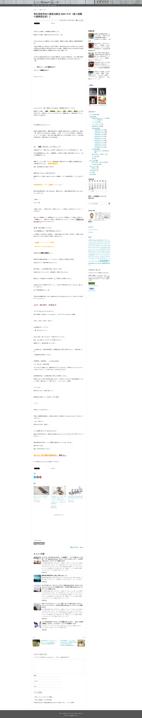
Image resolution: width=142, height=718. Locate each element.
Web (49, 5)
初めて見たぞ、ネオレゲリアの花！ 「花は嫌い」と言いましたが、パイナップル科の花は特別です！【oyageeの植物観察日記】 (99, 47)
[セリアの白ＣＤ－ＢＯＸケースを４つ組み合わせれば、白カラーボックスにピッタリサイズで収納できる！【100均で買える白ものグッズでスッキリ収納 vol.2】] (37, 588)
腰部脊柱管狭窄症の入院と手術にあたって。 (55, 575)
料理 (95, 263)
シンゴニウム (101, 249)
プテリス (97, 256)
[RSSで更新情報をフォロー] (107, 2)
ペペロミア (102, 256)
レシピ (106, 258)
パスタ (99, 254)
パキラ (96, 254)
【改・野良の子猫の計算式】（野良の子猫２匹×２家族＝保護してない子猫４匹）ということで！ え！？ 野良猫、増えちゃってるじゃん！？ (99, 56)
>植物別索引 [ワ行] (99, 147)
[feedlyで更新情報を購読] (104, 2)
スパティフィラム (96, 251)
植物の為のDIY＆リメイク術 (99, 118)
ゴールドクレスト (95, 247)
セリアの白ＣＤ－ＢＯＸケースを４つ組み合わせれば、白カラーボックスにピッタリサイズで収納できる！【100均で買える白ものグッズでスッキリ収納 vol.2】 (62, 587)
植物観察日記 (95, 126)
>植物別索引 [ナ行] (99, 138)
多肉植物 (94, 149)
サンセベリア (105, 247)
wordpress (95, 240)
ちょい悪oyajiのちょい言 (46, 2)
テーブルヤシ (97, 252)
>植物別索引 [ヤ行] (99, 145)
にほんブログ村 (91, 290)
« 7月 (92, 191)
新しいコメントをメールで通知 (43, 697)
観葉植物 (94, 128)
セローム (104, 251)
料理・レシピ (93, 166)
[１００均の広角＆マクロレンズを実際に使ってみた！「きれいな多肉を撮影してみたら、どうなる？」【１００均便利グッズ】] (37, 624)
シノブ (94, 249)
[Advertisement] (59, 89)
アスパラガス (93, 241)
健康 (98, 261)
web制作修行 (93, 170)
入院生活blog (95, 164)
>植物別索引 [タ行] (99, 136)
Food (45, 5)
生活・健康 (80, 20)
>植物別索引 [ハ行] (99, 140)
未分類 (91, 174)
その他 (91, 172)
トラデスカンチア (105, 252)
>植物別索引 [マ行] (99, 142)
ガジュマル (104, 243)
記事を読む (44, 572)
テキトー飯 (92, 252)
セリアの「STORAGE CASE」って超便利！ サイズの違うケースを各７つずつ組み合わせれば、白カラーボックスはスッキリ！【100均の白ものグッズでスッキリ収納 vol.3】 (62, 559)
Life (41, 5)
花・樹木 (94, 156)
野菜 (93, 158)
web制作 (90, 240)
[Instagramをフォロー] (101, 2)
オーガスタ (98, 243)
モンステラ (101, 258)
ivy (82, 547)
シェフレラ (90, 249)
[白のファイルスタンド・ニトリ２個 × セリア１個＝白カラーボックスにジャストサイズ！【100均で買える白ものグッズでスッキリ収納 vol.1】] (37, 606)
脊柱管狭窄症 (75, 547)
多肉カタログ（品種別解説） (102, 150)
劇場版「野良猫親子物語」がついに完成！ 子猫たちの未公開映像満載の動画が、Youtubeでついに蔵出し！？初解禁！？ (99, 37)
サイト (35, 686)
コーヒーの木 (103, 245)
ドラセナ (91, 254)
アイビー (100, 240)
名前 (35, 675)
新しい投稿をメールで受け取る (43, 699)
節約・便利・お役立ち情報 (99, 162)
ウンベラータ (105, 242)
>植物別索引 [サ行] (99, 134)
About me (53, 5)
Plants (37, 5)
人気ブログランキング (93, 285)
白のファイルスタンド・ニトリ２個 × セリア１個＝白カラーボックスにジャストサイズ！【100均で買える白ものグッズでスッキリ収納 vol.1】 (62, 605)
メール (36, 681)
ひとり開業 (97, 119)
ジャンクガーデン (96, 124)
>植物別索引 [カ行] (99, 132)
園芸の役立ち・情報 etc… (99, 154)
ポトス (108, 256)
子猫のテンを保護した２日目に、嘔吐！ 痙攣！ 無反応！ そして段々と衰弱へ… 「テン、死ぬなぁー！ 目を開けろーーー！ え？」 (99, 75)
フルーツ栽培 (95, 122)
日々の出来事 (93, 114)
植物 (91, 116)
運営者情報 (90, 227)
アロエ (99, 242)
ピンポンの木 (104, 254)
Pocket (53, 23)
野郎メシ (94, 168)
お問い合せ (90, 232)
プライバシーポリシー (93, 229)
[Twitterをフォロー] (98, 2)
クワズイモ (95, 245)
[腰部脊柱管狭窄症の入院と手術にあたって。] (37, 578)
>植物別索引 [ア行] (99, 130)
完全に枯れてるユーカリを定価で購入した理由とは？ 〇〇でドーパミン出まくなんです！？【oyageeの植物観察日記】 (99, 66)
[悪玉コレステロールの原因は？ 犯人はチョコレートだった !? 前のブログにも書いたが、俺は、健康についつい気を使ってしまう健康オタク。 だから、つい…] (41, 490)
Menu (33, 5)
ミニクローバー (92, 258)
